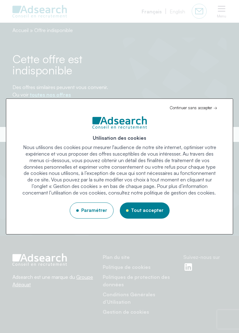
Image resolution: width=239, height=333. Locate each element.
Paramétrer (94, 210)
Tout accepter (147, 210)
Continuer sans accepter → (193, 107)
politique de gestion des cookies (179, 193)
